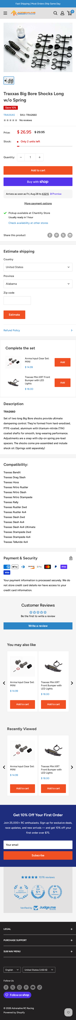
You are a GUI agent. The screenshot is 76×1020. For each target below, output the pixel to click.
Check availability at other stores (28, 223)
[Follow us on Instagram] (19, 987)
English (9, 970)
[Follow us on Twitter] (12, 987)
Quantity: (9, 157)
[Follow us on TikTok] (39, 987)
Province (9, 276)
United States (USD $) (36, 970)
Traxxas (9, 114)
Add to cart (38, 170)
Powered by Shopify (14, 1012)
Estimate (14, 314)
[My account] (62, 13)
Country (8, 259)
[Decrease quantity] (21, 157)
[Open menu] (5, 13)
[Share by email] (70, 235)
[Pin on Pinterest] (56, 235)
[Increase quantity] (39, 157)
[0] (69, 13)
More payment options (38, 203)
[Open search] (55, 13)
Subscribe (38, 855)
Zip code (9, 292)
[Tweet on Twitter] (63, 235)
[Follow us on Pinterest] (26, 987)
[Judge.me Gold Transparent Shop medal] (38, 892)
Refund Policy (12, 330)
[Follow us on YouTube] (32, 987)
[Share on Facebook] (49, 235)
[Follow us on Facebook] (6, 987)
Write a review (38, 626)
